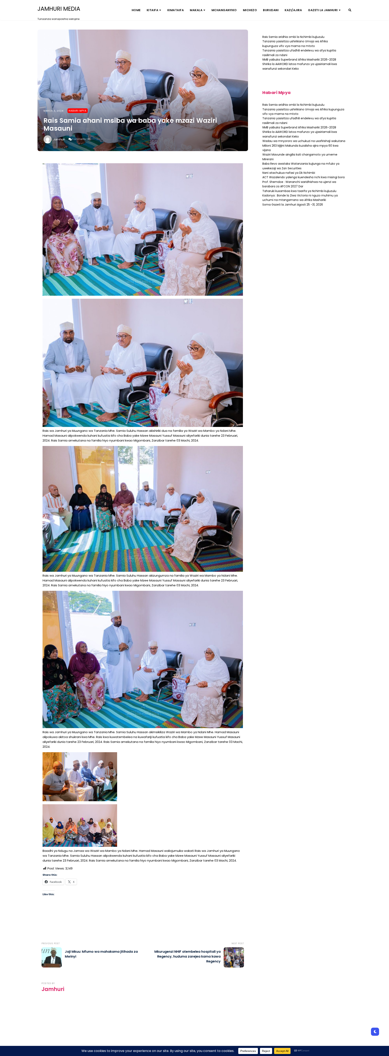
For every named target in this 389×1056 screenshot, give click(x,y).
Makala (196, 10)
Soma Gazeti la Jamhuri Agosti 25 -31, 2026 (292, 205)
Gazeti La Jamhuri (323, 10)
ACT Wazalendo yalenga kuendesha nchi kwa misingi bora (303, 177)
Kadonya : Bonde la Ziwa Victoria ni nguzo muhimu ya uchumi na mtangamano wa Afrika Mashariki (300, 197)
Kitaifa (152, 10)
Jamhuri (59, 139)
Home (136, 10)
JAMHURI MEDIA (58, 9)
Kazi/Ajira (293, 10)
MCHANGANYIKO (224, 10)
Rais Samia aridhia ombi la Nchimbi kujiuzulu (293, 37)
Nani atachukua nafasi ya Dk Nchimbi (288, 173)
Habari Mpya (78, 110)
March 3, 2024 (53, 110)
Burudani (271, 10)
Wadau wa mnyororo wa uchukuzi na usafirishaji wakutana (303, 141)
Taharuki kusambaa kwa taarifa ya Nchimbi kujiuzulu (299, 191)
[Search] (349, 10)
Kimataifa (175, 10)
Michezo (250, 10)
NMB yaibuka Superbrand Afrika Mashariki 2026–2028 (299, 60)
